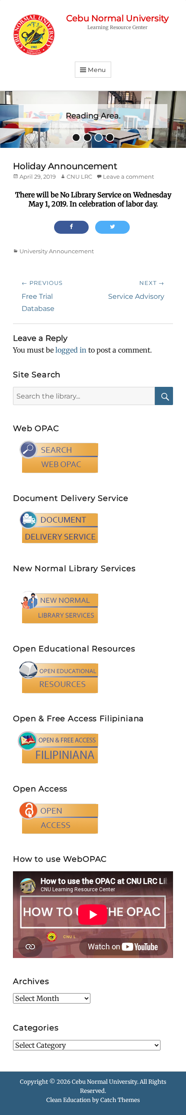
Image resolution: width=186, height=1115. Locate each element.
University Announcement (56, 251)
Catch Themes (120, 1100)
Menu (97, 70)
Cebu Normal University (117, 18)
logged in (71, 350)
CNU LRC (79, 176)
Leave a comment (128, 176)
